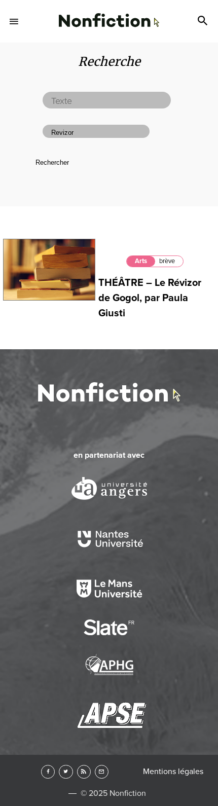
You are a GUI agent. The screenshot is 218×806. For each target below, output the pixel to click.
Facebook (48, 772)
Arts (141, 261)
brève (167, 261)
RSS (84, 772)
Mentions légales (173, 771)
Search (204, 21)
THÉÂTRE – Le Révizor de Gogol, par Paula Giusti (149, 298)
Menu (14, 21)
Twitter (65, 772)
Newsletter (101, 772)
